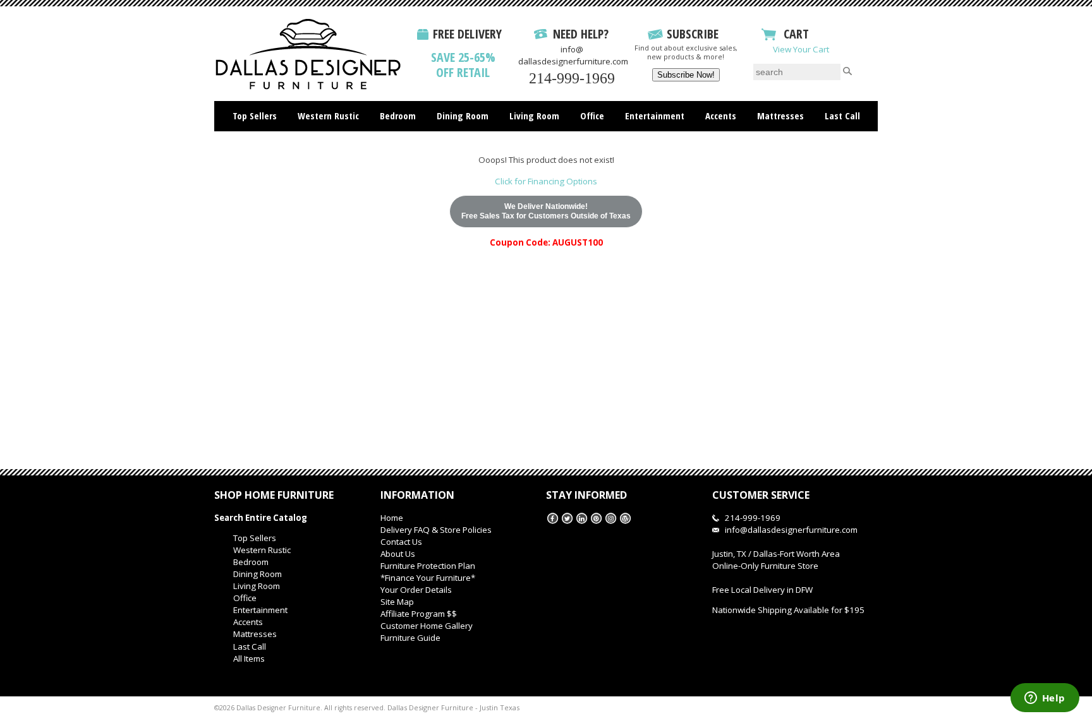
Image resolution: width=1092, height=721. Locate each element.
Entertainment (654, 115)
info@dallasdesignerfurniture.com (573, 55)
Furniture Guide (410, 637)
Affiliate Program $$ (418, 613)
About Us (397, 553)
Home (391, 517)
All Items (249, 658)
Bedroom (398, 115)
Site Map (397, 601)
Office (592, 115)
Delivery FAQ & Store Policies (436, 529)
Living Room (534, 115)
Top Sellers (255, 115)
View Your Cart (801, 49)
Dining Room (462, 115)
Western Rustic (328, 115)
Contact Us (401, 541)
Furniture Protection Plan (427, 565)
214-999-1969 (572, 78)
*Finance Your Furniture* (427, 577)
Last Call (842, 115)
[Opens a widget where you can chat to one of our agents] (1044, 699)
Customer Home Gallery (426, 625)
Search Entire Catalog (260, 517)
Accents (720, 115)
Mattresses (780, 115)
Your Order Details (416, 589)
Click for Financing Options (546, 181)
